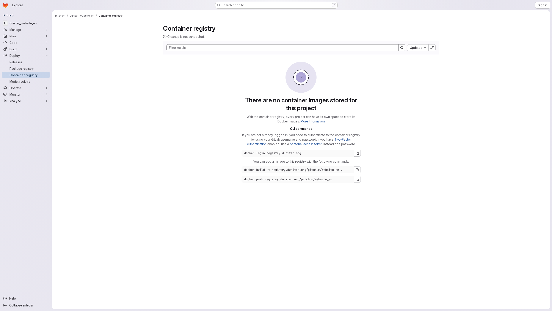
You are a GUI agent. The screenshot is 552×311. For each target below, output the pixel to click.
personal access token (306, 144)
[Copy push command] (357, 179)
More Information (313, 121)
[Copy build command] (357, 169)
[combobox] (417, 47)
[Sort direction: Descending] (432, 47)
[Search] (401, 47)
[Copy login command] (357, 153)
